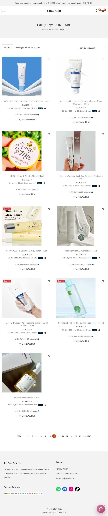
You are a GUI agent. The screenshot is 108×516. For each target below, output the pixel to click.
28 (76, 436)
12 (58, 436)
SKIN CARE (53, 29)
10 (50, 436)
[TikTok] (77, 489)
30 (84, 436)
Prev (19, 436)
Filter (9, 48)
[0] (97, 10)
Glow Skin (54, 11)
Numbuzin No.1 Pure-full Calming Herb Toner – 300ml (81, 323)
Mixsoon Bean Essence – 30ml (27, 398)
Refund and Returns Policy (67, 474)
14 (67, 436)
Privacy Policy (62, 469)
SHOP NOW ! (88, 3)
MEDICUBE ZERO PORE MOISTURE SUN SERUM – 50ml (27, 101)
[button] (49, 59)
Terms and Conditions (65, 478)
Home (44, 29)
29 (80, 436)
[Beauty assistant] (101, 509)
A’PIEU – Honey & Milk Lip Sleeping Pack (27, 176)
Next (89, 436)
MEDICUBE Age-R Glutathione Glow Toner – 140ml (27, 251)
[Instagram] (71, 489)
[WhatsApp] (58, 489)
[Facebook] (64, 489)
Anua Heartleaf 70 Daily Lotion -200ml (81, 251)
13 (63, 436)
